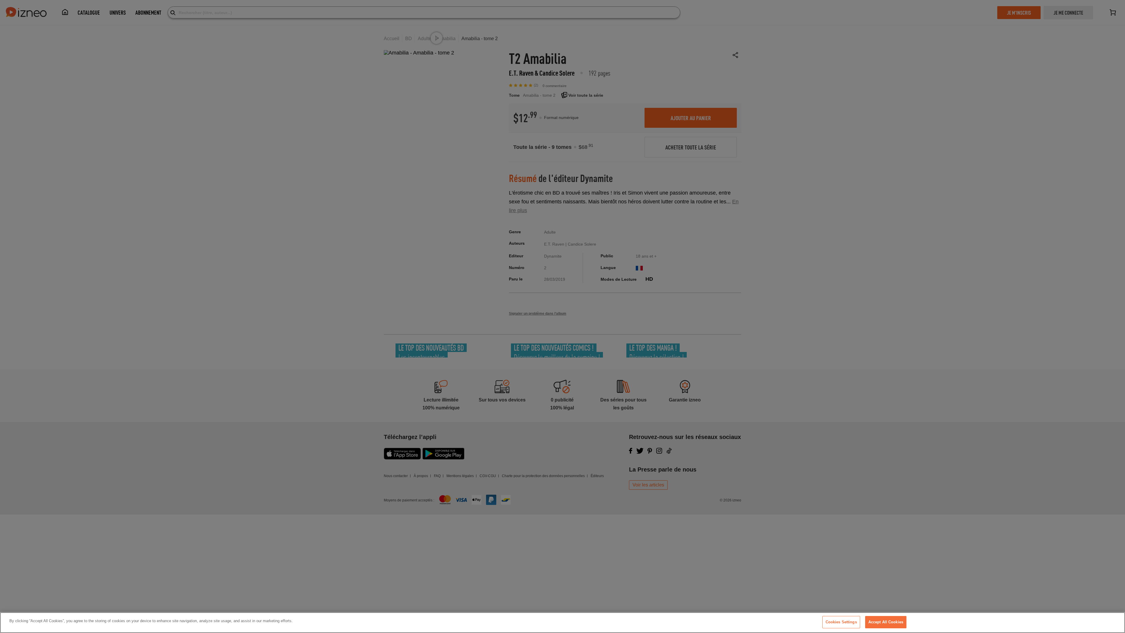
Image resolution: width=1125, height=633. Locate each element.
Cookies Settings (841, 622)
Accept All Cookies (885, 622)
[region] (562, 622)
